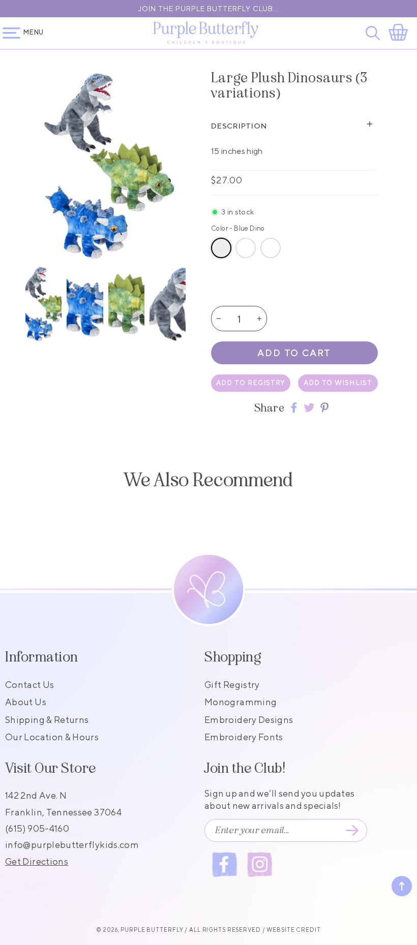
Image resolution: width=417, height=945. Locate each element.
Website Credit (293, 929)
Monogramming (240, 702)
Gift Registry (232, 684)
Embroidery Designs (248, 719)
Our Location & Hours (52, 737)
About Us (25, 702)
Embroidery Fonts (243, 737)
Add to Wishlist (338, 383)
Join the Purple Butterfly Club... (208, 9)
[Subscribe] (352, 830)
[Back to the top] (402, 886)
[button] (374, 33)
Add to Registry (250, 383)
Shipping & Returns (46, 719)
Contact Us (29, 684)
